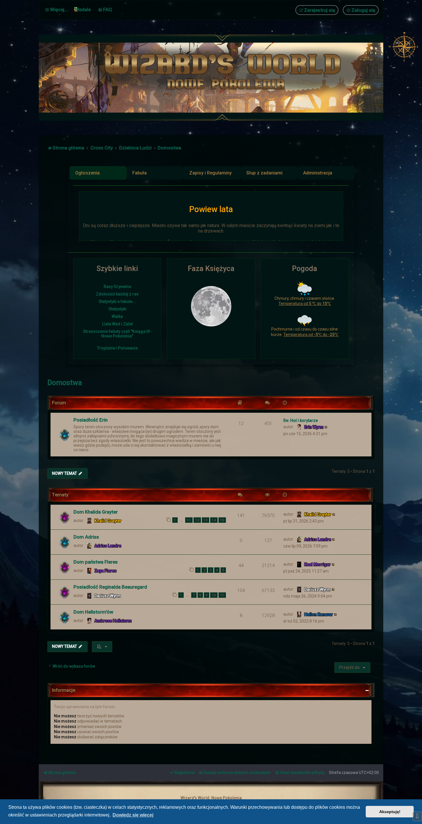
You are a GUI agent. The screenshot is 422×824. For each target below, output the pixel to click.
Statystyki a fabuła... (117, 301)
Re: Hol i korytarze (300, 420)
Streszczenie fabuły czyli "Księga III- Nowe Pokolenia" (117, 333)
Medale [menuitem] (83, 9)
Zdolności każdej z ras (117, 294)
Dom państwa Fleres (95, 562)
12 (197, 520)
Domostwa (64, 383)
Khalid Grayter (107, 520)
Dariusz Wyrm (107, 595)
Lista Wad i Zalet (117, 324)
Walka (117, 316)
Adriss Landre (107, 545)
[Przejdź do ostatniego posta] (334, 514)
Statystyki (117, 309)
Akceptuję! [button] (389, 811)
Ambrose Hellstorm (113, 621)
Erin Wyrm (314, 427)
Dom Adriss (86, 537)
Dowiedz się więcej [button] (133, 815)
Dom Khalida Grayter (95, 512)
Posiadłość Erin (90, 420)
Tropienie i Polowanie (117, 348)
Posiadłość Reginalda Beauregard (110, 587)
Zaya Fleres (105, 570)
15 (222, 520)
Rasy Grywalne (117, 286)
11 (189, 520)
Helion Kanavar (318, 614)
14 (214, 520)
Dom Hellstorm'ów (93, 612)
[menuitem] (104, 9)
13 (206, 520)
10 (214, 595)
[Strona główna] (225, 77)
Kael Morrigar (317, 564)
